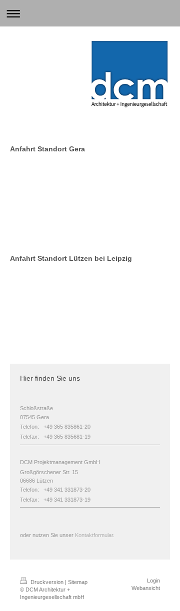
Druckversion (47, 582)
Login (153, 581)
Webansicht (146, 588)
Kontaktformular (94, 535)
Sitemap (78, 582)
